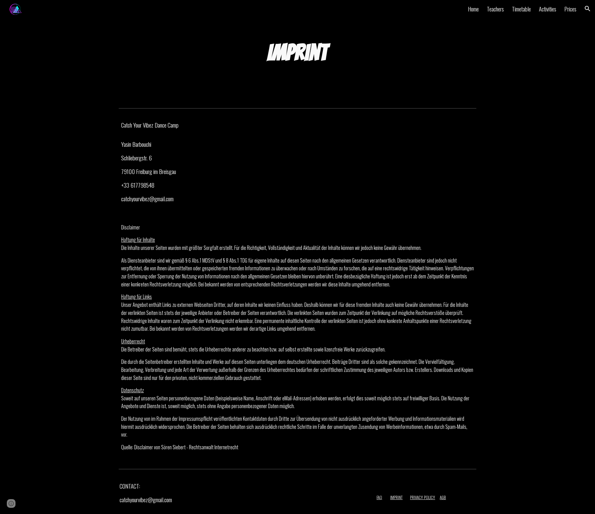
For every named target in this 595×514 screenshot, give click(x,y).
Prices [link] (570, 9)
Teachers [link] (495, 9)
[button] (587, 8)
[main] (297, 52)
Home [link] (473, 9)
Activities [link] (547, 9)
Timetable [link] (521, 9)
